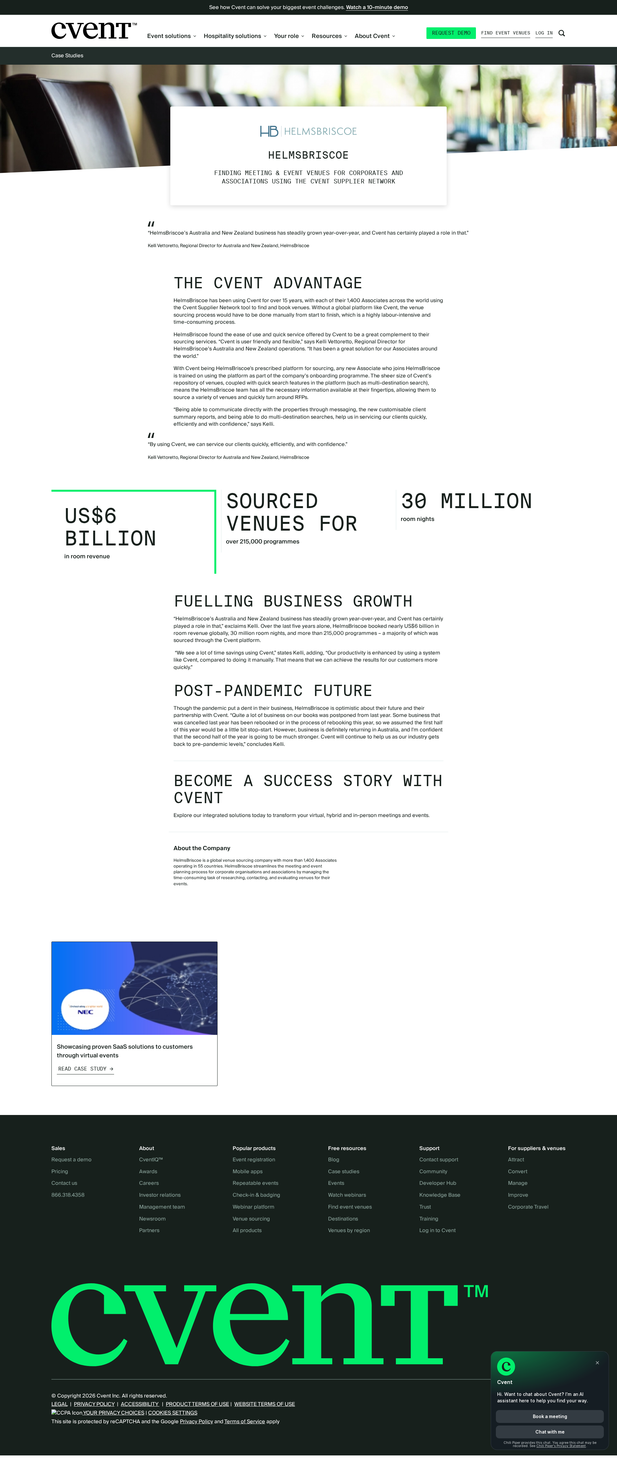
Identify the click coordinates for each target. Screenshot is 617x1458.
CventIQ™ (151, 1160)
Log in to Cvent (437, 1231)
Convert (517, 1172)
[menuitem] (171, 36)
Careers (149, 1183)
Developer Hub (437, 1183)
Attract (516, 1160)
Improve (518, 1195)
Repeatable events (255, 1183)
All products (247, 1231)
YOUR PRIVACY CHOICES (113, 1412)
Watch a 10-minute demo (377, 7)
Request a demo (71, 1160)
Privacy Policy (196, 1421)
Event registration (254, 1160)
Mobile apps (248, 1172)
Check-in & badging (256, 1195)
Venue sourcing (251, 1219)
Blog (333, 1160)
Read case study (82, 1069)
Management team (162, 1207)
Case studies (343, 1172)
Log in (544, 32)
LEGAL (59, 1404)
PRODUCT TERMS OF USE (197, 1404)
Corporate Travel (528, 1207)
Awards (148, 1172)
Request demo (451, 33)
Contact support (438, 1160)
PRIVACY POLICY (94, 1404)
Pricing (59, 1172)
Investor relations (160, 1195)
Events (336, 1183)
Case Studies (67, 55)
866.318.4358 (68, 1195)
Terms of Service (244, 1421)
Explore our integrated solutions (212, 815)
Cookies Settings (172, 1412)
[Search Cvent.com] (562, 33)
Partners (149, 1231)
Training (428, 1219)
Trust (425, 1207)
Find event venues (505, 32)
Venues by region (349, 1231)
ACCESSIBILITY (140, 1404)
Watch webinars (347, 1195)
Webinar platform (253, 1207)
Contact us (64, 1183)
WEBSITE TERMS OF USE (264, 1404)
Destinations (343, 1219)
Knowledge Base (440, 1195)
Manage (518, 1183)
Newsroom (152, 1219)
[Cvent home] (94, 31)
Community (433, 1172)
